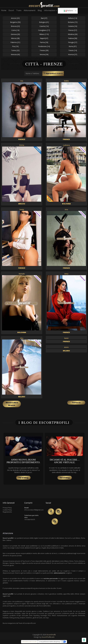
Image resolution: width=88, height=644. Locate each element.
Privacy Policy (7, 508)
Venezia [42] (15, 54)
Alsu (21, 338)
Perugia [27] (72, 42)
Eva (21, 81)
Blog (40, 10)
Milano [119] (44, 34)
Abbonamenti (29, 10)
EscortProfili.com (48, 637)
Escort (11, 10)
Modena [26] (72, 34)
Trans (18, 10)
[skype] (55, 521)
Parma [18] (44, 42)
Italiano (70, 11)
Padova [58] (72, 38)
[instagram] (58, 511)
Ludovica (66, 145)
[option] (23, 458)
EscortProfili (51, 635)
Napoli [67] (44, 38)
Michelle (22, 274)
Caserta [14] (44, 26)
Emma (21, 145)
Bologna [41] (44, 22)
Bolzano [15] (72, 22)
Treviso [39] (44, 50)
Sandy (21, 209)
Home (3, 10)
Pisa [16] (15, 46)
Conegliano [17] (44, 30)
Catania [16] (72, 26)
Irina (66, 209)
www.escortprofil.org (28, 588)
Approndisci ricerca (54, 73)
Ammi (66, 347)
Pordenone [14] (44, 46)
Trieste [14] (72, 50)
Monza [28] (15, 38)
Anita (66, 274)
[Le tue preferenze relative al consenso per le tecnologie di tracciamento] (84, 640)
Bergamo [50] (15, 22)
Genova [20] (15, 34)
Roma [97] (73, 46)
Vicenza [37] (72, 54)
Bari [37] (44, 18)
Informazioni (50, 10)
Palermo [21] (15, 42)
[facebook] (51, 511)
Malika (66, 81)
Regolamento (7, 512)
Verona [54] (44, 54)
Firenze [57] (72, 30)
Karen (66, 338)
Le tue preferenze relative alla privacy (49, 641)
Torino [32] (15, 50)
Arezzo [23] (15, 18)
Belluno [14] (72, 18)
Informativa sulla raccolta (29, 641)
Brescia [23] (15, 26)
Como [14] (15, 30)
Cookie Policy (7, 510)
